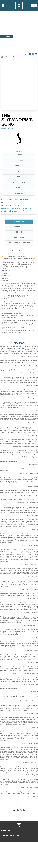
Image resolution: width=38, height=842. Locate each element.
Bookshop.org (19, 166)
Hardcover (19, 237)
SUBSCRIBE (6, 36)
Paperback (19, 226)
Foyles (19, 171)
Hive (19, 177)
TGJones (19, 188)
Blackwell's (18, 160)
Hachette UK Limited (19, 24)
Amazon (19, 155)
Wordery (19, 193)
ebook (19, 232)
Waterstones (19, 182)
